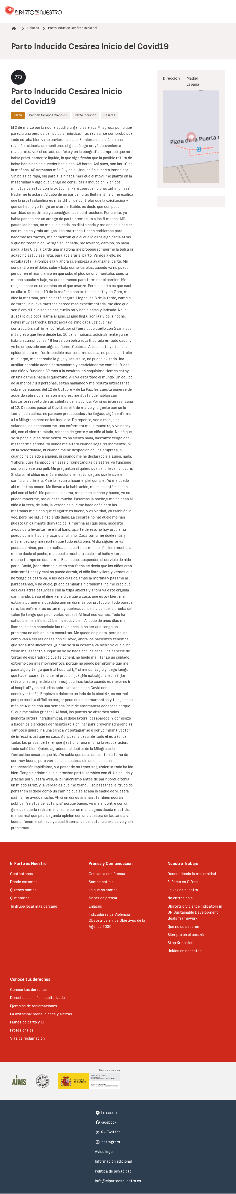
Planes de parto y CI (27, 1022)
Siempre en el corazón (186, 934)
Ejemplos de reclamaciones (33, 1006)
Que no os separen (183, 926)
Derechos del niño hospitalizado (37, 997)
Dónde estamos (24, 881)
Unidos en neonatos (185, 950)
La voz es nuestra (183, 890)
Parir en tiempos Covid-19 (48, 115)
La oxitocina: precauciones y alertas (41, 1014)
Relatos (33, 28)
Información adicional (113, 1161)
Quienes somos (23, 890)
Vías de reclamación (27, 1038)
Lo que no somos (103, 890)
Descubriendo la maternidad (192, 873)
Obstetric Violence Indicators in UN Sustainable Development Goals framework (195, 912)
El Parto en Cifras (183, 881)
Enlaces (95, 906)
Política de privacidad (113, 1171)
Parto (18, 115)
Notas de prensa (103, 898)
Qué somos (20, 898)
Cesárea (109, 115)
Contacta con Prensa (107, 873)
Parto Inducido (85, 115)
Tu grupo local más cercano (33, 906)
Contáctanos (21, 873)
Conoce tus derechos (28, 989)
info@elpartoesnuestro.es (118, 1181)
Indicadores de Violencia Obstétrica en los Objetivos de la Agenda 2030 (117, 920)
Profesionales (22, 1030)
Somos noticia (101, 881)
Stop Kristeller (180, 942)
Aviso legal (104, 1151)
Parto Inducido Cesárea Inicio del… (74, 28)
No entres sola (180, 898)
